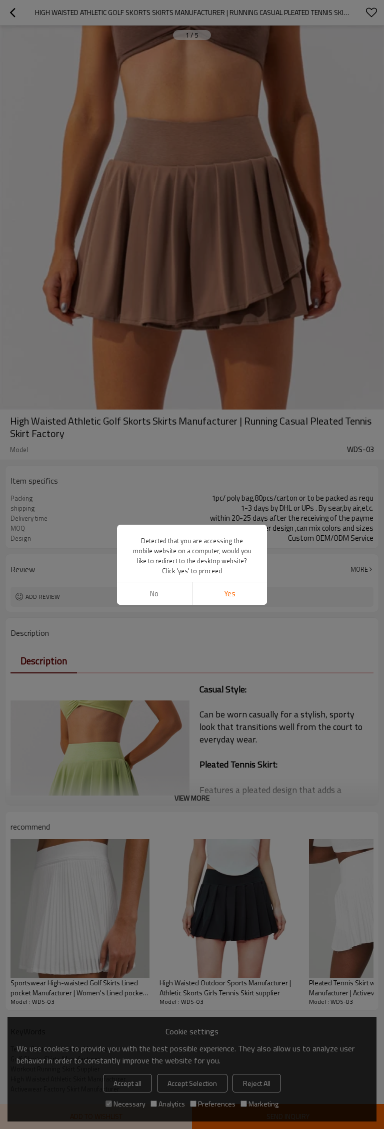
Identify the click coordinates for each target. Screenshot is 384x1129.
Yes (230, 593)
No (154, 593)
